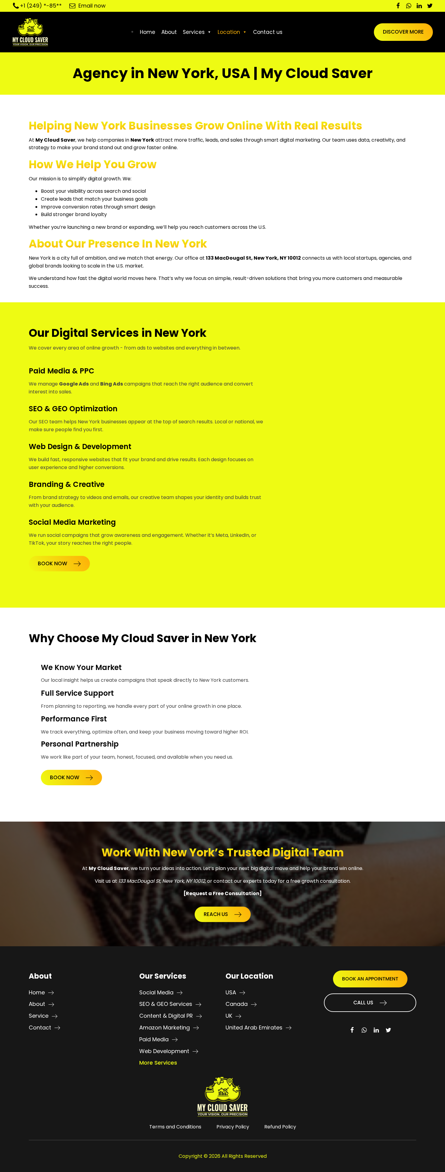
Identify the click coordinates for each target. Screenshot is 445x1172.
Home (147, 32)
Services (194, 32)
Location (229, 32)
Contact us (267, 32)
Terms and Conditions (175, 1126)
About (169, 32)
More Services (158, 1062)
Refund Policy (280, 1126)
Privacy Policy (232, 1126)
